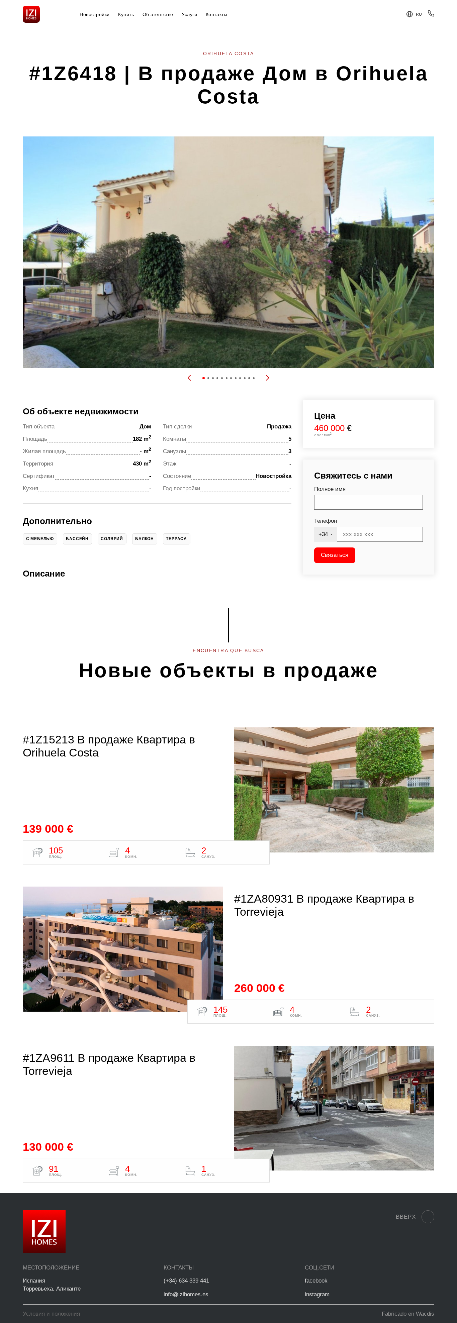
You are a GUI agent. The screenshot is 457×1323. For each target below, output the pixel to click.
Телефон (325, 521)
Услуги (189, 14)
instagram (317, 1294)
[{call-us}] (431, 15)
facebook (316, 1281)
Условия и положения (51, 1314)
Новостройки (95, 14)
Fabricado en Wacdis (408, 1314)
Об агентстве (158, 14)
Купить (126, 14)
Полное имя (330, 489)
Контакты (216, 14)
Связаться (334, 555)
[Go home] (31, 14)
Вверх (406, 1217)
